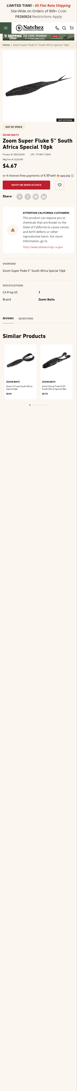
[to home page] (30, 28)
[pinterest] (36, 197)
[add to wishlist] (59, 185)
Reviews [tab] (8, 318)
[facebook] (19, 197)
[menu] (5, 28)
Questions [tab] (26, 318)
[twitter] (28, 197)
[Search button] (64, 28)
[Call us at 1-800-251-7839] (58, 28)
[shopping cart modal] (71, 28)
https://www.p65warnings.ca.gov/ (43, 247)
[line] (44, 197)
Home (6, 45)
